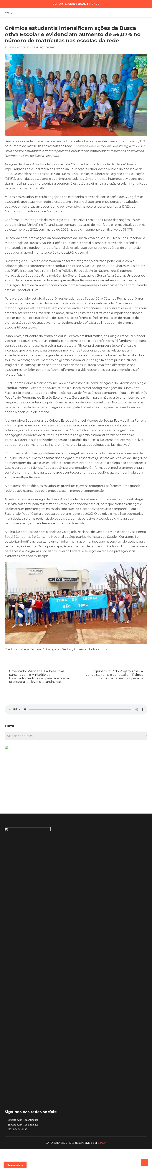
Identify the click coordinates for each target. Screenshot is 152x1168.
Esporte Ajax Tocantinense (22, 1119)
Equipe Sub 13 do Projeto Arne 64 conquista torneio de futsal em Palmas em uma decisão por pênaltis (114, 674)
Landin (102, 1142)
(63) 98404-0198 (17, 1129)
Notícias (22, 47)
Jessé (12, 47)
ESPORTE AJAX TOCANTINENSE (76, 4)
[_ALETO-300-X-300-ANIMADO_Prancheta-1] (32, 748)
